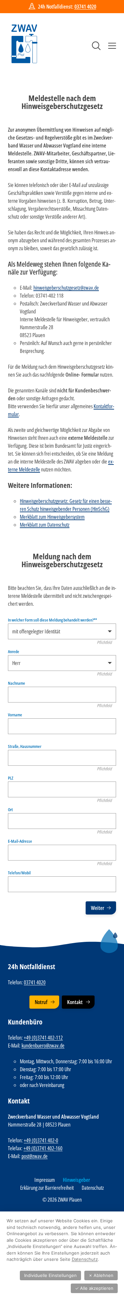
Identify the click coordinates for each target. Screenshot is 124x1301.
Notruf (41, 1002)
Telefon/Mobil (19, 873)
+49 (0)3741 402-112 (43, 1037)
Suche (96, 46)
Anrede (13, 652)
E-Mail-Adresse (20, 841)
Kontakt (75, 1002)
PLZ (10, 778)
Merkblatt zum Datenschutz (44, 524)
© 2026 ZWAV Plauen (62, 1199)
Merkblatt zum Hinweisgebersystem (52, 516)
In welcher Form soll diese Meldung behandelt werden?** (52, 620)
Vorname (15, 715)
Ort (10, 810)
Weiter (97, 908)
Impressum (44, 1179)
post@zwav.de (34, 1156)
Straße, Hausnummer (24, 746)
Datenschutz (93, 1187)
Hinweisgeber (76, 1179)
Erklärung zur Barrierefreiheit (47, 1187)
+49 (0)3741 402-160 (42, 1148)
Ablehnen (101, 1275)
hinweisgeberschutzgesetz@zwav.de (66, 287)
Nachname (16, 683)
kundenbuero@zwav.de (42, 1045)
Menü (112, 46)
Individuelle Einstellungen (50, 1275)
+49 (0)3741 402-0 (41, 1140)
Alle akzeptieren (94, 1288)
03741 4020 (85, 6)
